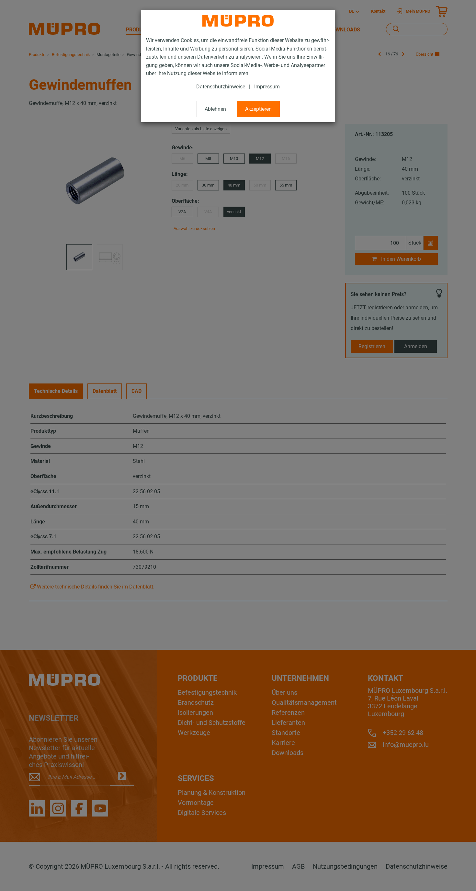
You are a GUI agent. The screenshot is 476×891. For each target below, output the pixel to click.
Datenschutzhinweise (220, 87)
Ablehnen (215, 109)
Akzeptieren (258, 109)
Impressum (267, 87)
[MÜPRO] (238, 21)
